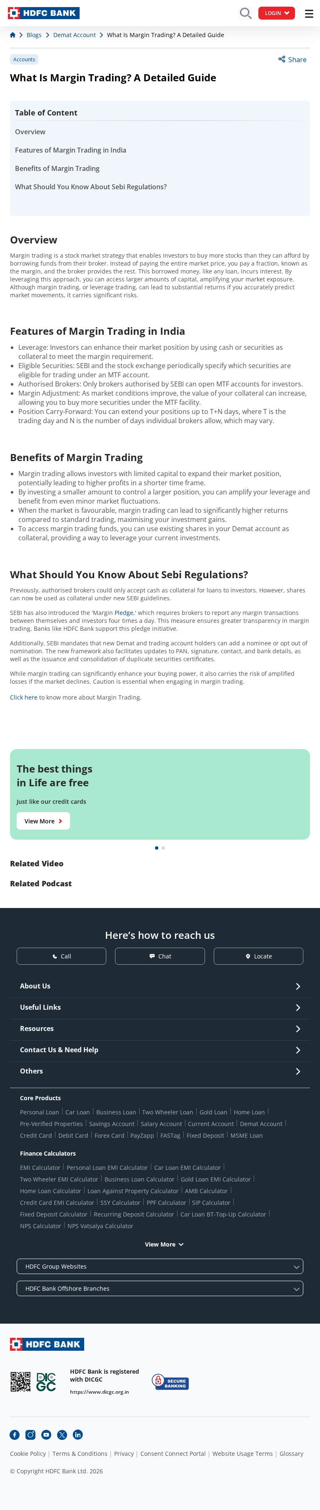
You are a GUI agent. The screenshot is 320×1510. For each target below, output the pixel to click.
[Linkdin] (77, 1435)
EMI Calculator (40, 1167)
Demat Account (261, 1124)
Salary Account (161, 1124)
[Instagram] (30, 1435)
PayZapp (142, 1135)
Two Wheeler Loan (167, 1112)
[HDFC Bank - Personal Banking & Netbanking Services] (47, 1344)
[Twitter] (62, 1435)
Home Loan (249, 1112)
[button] (156, 848)
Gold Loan (214, 1112)
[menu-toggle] (309, 14)
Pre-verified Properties (51, 1124)
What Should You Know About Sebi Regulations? (91, 186)
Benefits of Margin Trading (57, 168)
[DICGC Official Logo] (46, 1381)
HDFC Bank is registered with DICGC (104, 1375)
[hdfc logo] (44, 13)
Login (273, 13)
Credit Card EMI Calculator (57, 1202)
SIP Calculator (211, 1202)
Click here (24, 697)
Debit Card (73, 1135)
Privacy (124, 1453)
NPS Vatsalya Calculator (100, 1226)
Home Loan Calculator (50, 1191)
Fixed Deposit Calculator (54, 1214)
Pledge (124, 613)
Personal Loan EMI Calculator (107, 1167)
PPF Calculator (166, 1202)
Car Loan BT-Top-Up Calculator (223, 1214)
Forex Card (110, 1135)
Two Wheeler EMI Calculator (59, 1179)
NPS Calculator (40, 1226)
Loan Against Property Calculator (133, 1191)
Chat (164, 956)
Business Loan (116, 1112)
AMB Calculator (206, 1191)
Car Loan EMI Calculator (187, 1167)
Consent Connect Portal (173, 1453)
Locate (263, 956)
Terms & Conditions (80, 1453)
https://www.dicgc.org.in (99, 1391)
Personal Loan (39, 1112)
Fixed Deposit (205, 1135)
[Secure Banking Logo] (170, 1382)
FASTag (170, 1135)
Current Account (211, 1124)
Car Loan (77, 1112)
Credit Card (36, 1135)
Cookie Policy (28, 1453)
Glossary (291, 1453)
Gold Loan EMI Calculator (216, 1179)
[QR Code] (20, 1381)
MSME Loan (246, 1135)
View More (40, 821)
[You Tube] (46, 1435)
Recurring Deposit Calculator (134, 1214)
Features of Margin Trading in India (70, 150)
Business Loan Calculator (140, 1179)
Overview (30, 131)
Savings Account (112, 1124)
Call (66, 956)
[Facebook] (14, 1435)
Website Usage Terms (242, 1453)
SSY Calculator (120, 1202)
